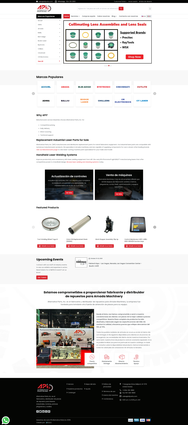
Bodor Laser (84, 100)
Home (66, 16)
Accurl (46, 87)
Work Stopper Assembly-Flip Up (106, 239)
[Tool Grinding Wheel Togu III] (50, 224)
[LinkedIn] (43, 411)
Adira (45, 100)
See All (40, 61)
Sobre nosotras (103, 16)
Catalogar (71, 393)
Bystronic (103, 87)
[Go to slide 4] (110, 65)
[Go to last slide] (33, 93)
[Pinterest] (49, 411)
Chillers (103, 100)
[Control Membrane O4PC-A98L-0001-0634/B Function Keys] (137, 224)
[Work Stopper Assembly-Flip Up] (108, 224)
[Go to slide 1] (105, 65)
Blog (113, 16)
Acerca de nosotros (110, 395)
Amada (65, 87)
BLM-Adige (84, 87)
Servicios (74, 16)
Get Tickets (42, 277)
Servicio (71, 384)
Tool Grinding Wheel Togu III (47, 239)
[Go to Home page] (44, 8)
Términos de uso (109, 391)
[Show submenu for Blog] (116, 16)
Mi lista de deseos (145, 1)
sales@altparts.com (45, 1)
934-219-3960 (71, 1)
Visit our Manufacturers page (47, 150)
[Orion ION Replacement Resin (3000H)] (79, 224)
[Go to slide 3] (108, 65)
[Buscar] (121, 8)
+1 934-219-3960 (128, 390)
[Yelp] (46, 411)
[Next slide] (154, 93)
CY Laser (142, 100)
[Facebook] (37, 411)
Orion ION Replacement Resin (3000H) (76, 240)
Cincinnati (123, 87)
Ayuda (88, 389)
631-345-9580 (128, 393)
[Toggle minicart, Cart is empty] (150, 8)
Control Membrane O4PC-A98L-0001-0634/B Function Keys (136, 240)
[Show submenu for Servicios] (79, 16)
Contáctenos (108, 399)
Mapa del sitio (91, 384)
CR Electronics (123, 100)
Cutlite (142, 87)
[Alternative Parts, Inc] (45, 388)
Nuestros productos (75, 389)
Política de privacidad (107, 385)
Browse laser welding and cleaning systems (83, 162)
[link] (120, 1)
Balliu (65, 100)
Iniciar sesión (133, 1)
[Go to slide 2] (107, 65)
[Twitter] (40, 411)
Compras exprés (88, 16)
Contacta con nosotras (128, 16)
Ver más (69, 193)
